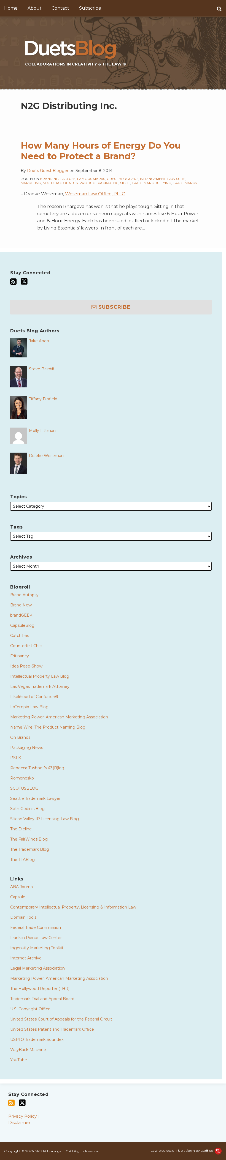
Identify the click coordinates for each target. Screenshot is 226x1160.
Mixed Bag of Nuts (60, 183)
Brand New (21, 605)
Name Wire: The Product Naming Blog (47, 727)
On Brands (20, 737)
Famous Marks (91, 179)
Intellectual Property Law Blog (39, 676)
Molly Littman (42, 430)
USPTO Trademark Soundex (36, 1039)
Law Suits (176, 179)
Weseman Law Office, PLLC (95, 193)
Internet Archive (26, 958)
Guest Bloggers (122, 179)
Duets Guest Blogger (47, 170)
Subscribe (90, 8)
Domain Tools (23, 917)
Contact (60, 8)
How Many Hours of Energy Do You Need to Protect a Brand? (101, 150)
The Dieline (21, 829)
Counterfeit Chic (26, 645)
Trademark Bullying (151, 183)
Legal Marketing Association (37, 968)
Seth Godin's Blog (27, 808)
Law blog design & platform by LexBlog (182, 1150)
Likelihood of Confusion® (34, 696)
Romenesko (22, 778)
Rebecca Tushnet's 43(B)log (37, 767)
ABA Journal (22, 886)
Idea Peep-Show (26, 666)
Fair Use (68, 179)
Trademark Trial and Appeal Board (42, 998)
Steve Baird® (42, 368)
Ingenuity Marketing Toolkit (36, 947)
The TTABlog (22, 859)
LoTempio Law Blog (29, 706)
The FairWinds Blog (29, 839)
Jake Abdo (39, 340)
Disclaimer (19, 1122)
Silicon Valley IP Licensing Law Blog (44, 818)
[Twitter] (24, 281)
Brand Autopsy (24, 594)
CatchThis (19, 635)
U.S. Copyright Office (30, 1008)
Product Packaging (99, 183)
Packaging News (26, 747)
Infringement (153, 179)
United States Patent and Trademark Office (52, 1029)
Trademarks (185, 183)
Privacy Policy (22, 1116)
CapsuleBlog (22, 625)
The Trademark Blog (29, 849)
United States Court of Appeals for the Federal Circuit (61, 1019)
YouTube (18, 1059)
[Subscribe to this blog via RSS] (13, 281)
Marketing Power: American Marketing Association (59, 717)
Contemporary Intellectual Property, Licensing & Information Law (73, 907)
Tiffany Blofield (43, 398)
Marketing (31, 183)
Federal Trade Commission (35, 927)
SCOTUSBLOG (24, 788)
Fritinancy (19, 655)
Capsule (17, 896)
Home (11, 8)
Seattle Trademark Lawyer (35, 798)
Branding (49, 179)
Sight (125, 183)
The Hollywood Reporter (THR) (39, 988)
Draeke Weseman (46, 455)
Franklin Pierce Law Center (36, 937)
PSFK (15, 757)
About (35, 8)
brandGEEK (21, 615)
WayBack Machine (28, 1049)
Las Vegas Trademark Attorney (39, 686)
